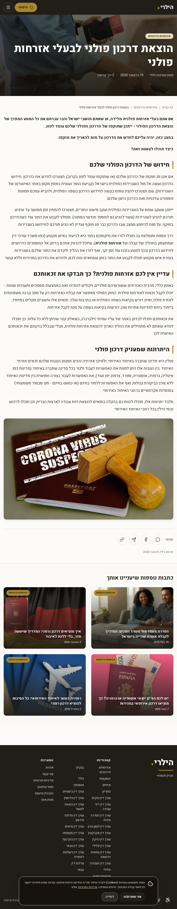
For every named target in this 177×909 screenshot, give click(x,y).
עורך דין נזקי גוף (73, 839)
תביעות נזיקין (102, 876)
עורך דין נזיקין (101, 839)
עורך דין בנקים (101, 798)
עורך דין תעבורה (100, 863)
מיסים (107, 785)
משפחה (79, 785)
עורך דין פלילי (101, 845)
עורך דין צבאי (75, 845)
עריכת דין (77, 863)
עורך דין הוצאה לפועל (74, 806)
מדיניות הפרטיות (87, 887)
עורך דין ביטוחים (73, 791)
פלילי (107, 869)
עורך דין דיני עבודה (103, 806)
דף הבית (167, 107)
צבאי (80, 869)
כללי (81, 778)
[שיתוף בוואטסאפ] (158, 539)
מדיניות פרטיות (43, 780)
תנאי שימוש (45, 786)
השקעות (105, 778)
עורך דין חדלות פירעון (74, 817)
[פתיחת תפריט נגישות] (167, 899)
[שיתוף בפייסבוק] (146, 539)
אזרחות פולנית (108, 243)
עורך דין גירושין (74, 798)
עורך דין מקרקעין (99, 833)
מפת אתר (47, 799)
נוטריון (106, 791)
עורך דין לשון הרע (99, 826)
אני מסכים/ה (132, 896)
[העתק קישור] (122, 539)
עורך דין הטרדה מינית (101, 817)
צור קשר (47, 774)
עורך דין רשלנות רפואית (73, 854)
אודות (49, 767)
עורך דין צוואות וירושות (101, 854)
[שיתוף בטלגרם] (134, 539)
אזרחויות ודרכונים (159, 36)
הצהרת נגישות (44, 793)
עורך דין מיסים (74, 826)
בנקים (80, 767)
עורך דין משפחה (73, 833)
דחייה (110, 896)
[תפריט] (8, 7)
